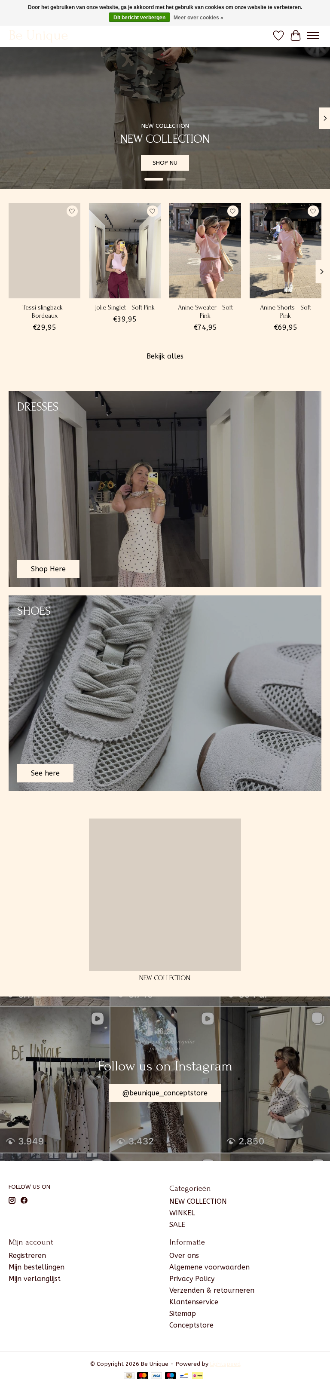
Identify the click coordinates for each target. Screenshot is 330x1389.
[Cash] (129, 1376)
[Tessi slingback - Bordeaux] (44, 250)
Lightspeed (225, 1364)
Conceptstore (191, 1325)
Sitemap (182, 1313)
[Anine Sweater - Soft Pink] (205, 250)
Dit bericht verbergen (139, 18)
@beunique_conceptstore (165, 1093)
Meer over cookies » (198, 18)
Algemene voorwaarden (209, 1267)
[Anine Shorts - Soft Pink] (285, 250)
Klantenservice (193, 1302)
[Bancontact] (184, 1376)
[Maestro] (170, 1376)
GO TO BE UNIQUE (285, 162)
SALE (177, 1224)
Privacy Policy (191, 1279)
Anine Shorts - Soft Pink (285, 311)
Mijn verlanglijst (35, 1279)
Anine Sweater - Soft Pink (205, 311)
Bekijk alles (165, 356)
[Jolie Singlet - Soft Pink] (125, 250)
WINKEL (182, 1213)
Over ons (184, 1255)
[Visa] (156, 1376)
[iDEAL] (197, 1376)
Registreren (27, 1255)
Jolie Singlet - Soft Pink (125, 307)
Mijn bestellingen (36, 1267)
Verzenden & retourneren (211, 1290)
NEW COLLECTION (164, 978)
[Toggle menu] (312, 35)
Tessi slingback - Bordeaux (44, 311)
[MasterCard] (142, 1376)
